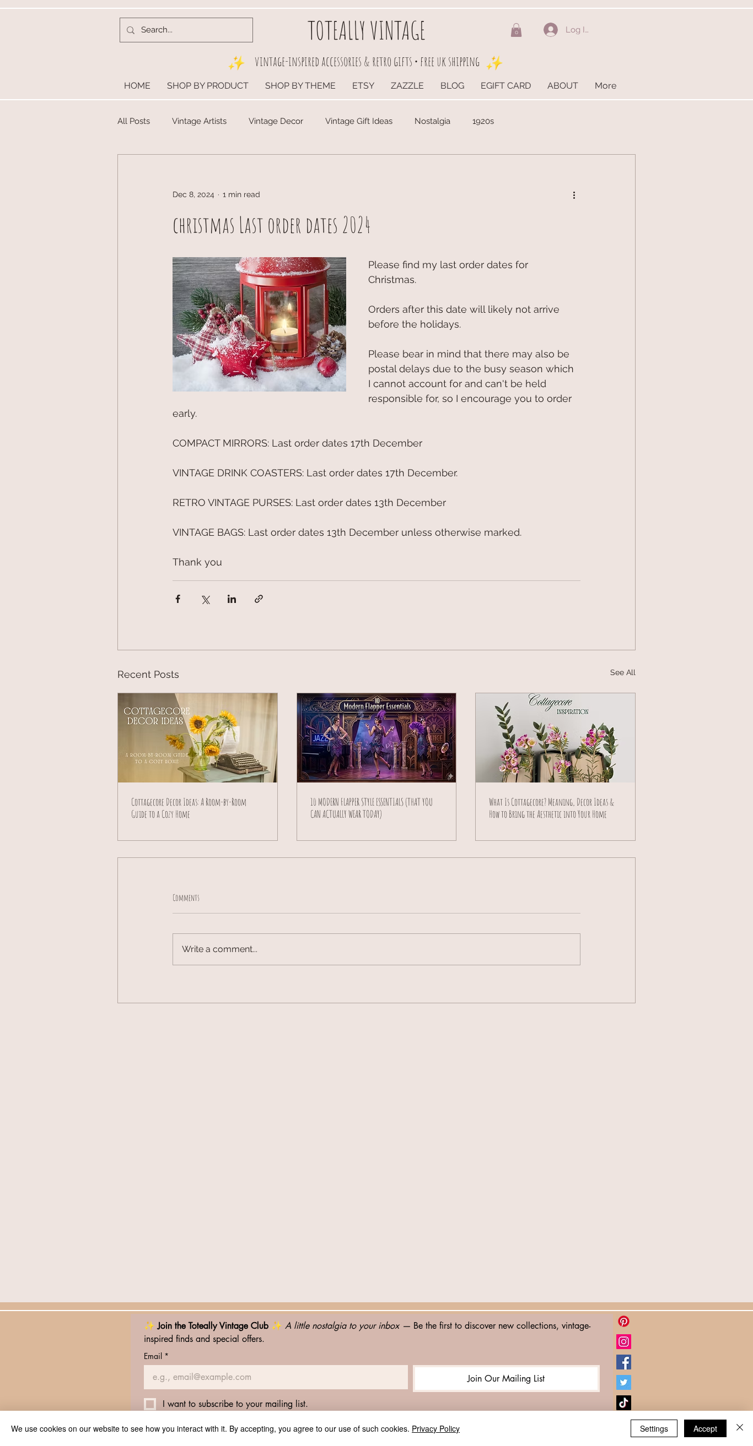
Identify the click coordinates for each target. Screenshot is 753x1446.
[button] (516, 30)
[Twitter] (623, 1382)
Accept (705, 1428)
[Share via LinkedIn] (232, 599)
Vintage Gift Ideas (358, 121)
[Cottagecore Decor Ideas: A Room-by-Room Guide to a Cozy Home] (197, 737)
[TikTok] (623, 1402)
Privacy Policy (436, 1428)
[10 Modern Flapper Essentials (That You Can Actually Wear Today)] (376, 737)
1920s (483, 121)
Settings (654, 1428)
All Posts (133, 121)
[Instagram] (623, 1341)
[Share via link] (259, 599)
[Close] (739, 1428)
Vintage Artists (199, 121)
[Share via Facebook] (178, 599)
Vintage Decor (276, 121)
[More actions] (573, 194)
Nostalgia (432, 121)
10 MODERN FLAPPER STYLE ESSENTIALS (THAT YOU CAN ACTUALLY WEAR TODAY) (371, 808)
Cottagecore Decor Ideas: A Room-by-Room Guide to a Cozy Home (188, 808)
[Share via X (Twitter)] (205, 599)
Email (156, 1356)
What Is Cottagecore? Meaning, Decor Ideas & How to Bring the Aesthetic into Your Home (551, 808)
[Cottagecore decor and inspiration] (555, 737)
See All (623, 672)
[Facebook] (623, 1362)
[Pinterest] (623, 1321)
